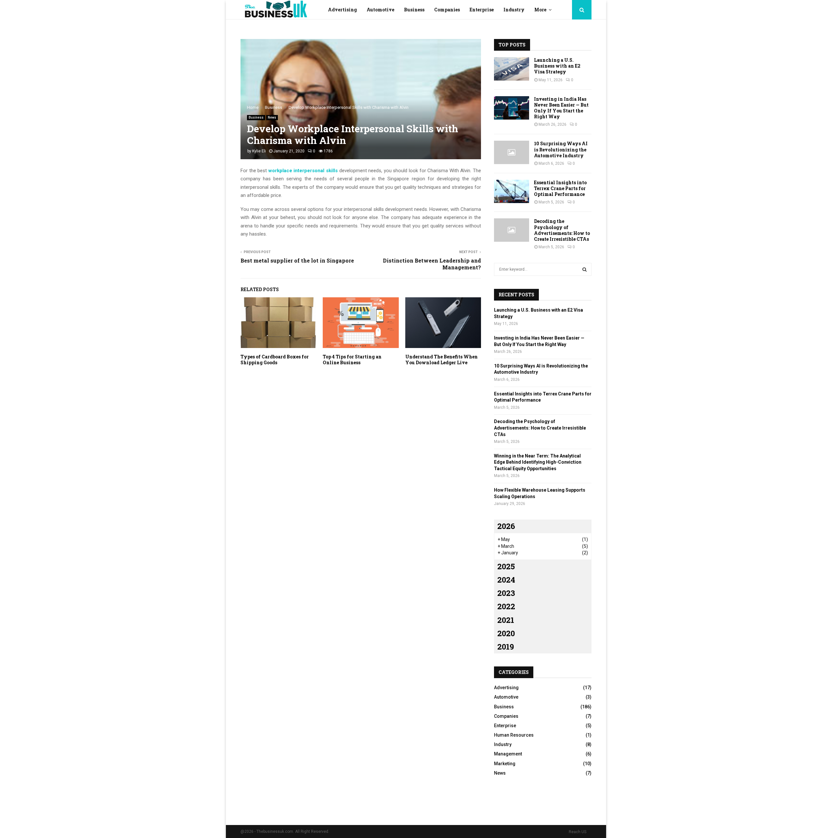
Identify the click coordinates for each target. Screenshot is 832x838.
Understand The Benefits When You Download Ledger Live (441, 360)
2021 (505, 620)
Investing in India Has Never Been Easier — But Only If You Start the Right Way (561, 108)
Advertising (342, 9)
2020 (506, 633)
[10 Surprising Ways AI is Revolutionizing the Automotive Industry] (511, 152)
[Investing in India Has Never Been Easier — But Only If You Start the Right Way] (511, 108)
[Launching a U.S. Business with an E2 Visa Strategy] (511, 69)
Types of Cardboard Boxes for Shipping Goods (274, 360)
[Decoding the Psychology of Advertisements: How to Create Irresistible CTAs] (511, 230)
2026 (506, 526)
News (272, 117)
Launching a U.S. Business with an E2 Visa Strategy (557, 66)
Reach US (577, 832)
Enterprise (482, 9)
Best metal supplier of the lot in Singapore (297, 260)
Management (508, 753)
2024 (506, 579)
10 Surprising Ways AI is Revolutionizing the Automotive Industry (561, 149)
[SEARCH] (585, 269)
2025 (506, 566)
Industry (514, 9)
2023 (506, 593)
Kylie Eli (259, 151)
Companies (447, 9)
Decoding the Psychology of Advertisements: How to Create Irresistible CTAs (562, 230)
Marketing (504, 763)
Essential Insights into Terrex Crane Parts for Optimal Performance (560, 188)
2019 (505, 646)
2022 (506, 606)
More (540, 9)
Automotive (380, 9)
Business (414, 9)
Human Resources (514, 735)
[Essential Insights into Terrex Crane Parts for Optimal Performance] (511, 191)
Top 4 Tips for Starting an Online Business (352, 360)
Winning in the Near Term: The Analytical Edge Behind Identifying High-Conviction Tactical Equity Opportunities (537, 462)
